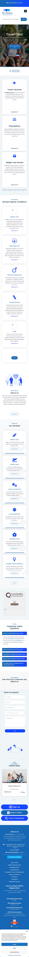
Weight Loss (14, 217)
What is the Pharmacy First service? (13, 649)
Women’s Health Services (14, 564)
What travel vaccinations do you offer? (14, 658)
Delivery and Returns (14, 874)
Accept (14, 944)
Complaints (14, 879)
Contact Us (14, 877)
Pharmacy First (14, 539)
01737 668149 (15, 850)
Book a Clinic (16, 812)
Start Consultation (14, 49)
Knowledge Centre (14, 867)
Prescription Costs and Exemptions (14, 872)
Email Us (21, 852)
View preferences (14, 952)
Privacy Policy (17, 955)
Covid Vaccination (14, 489)
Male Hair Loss (14, 246)
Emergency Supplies (15, 857)
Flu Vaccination (14, 514)
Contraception (14, 302)
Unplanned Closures (14, 881)
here (19, 892)
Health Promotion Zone (14, 865)
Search (24, 19)
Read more (14, 185)
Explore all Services (22, 190)
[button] (27, 931)
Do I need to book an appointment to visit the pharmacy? (13, 664)
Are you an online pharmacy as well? (13, 633)
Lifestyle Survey (14, 870)
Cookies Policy (11, 955)
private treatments (7, 640)
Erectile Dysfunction (14, 275)
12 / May (23, 792)
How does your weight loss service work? (14, 654)
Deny (14, 948)
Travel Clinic (14, 464)
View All (14, 358)
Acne (14, 331)
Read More (14, 112)
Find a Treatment (16, 818)
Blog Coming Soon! (14, 786)
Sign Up (16, 807)
